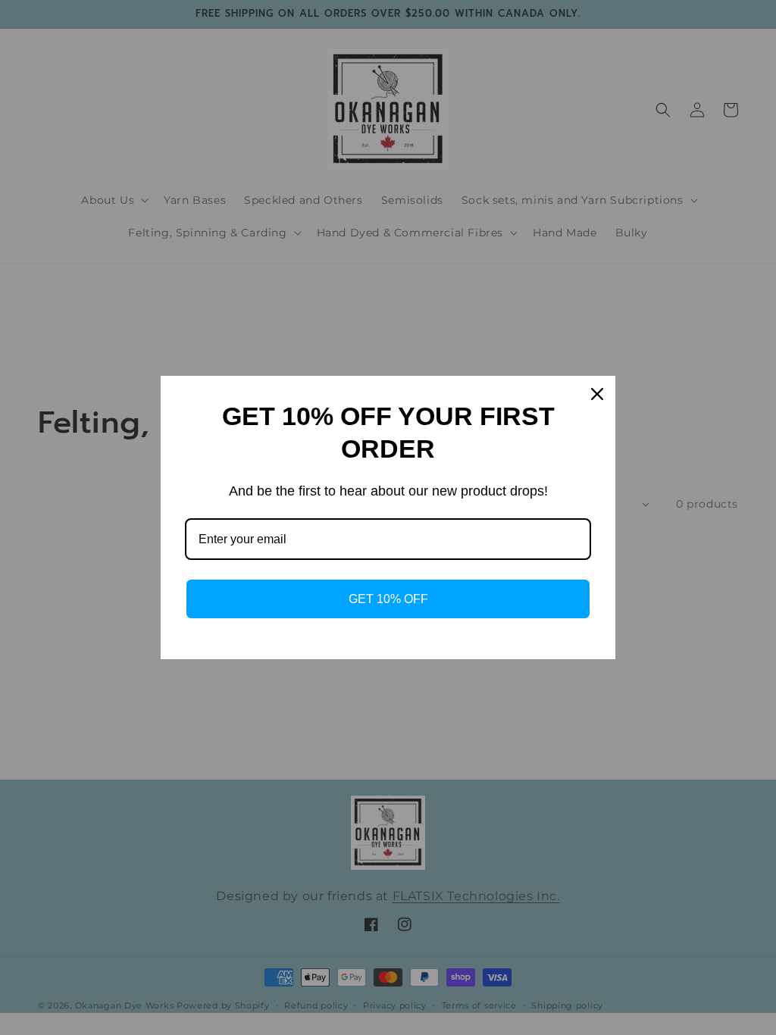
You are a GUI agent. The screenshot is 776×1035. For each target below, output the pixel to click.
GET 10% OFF (388, 599)
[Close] (597, 394)
